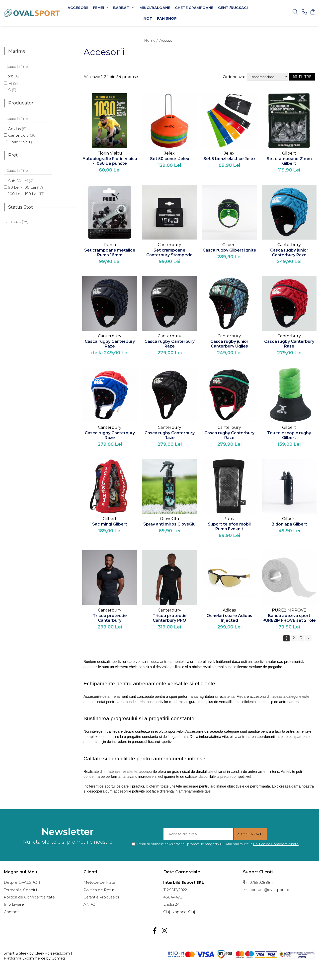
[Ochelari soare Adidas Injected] (229, 577)
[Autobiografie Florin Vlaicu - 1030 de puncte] (109, 120)
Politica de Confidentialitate (276, 844)
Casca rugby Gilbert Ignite (229, 250)
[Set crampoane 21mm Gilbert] (289, 120)
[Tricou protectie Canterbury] (109, 577)
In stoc (14, 221)
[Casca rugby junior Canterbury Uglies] (229, 303)
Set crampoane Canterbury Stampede (169, 252)
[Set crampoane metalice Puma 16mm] (109, 212)
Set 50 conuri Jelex (169, 158)
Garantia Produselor (101, 897)
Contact (11, 911)
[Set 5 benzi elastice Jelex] (229, 120)
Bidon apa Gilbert (289, 524)
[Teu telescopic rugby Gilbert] (289, 394)
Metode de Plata (99, 882)
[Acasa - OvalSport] (32, 13)
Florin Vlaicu (19, 142)
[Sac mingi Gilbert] (109, 486)
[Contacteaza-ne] (304, 12)
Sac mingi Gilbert (109, 524)
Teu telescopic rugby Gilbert (289, 435)
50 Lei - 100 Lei (22, 187)
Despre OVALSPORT (23, 882)
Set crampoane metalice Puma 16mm (109, 252)
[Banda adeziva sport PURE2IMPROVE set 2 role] (289, 577)
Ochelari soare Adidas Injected (229, 618)
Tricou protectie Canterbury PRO (170, 618)
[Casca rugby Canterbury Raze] (109, 303)
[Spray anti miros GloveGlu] (169, 486)
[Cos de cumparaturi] (312, 12)
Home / (151, 40)
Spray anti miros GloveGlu (169, 524)
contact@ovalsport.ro (268, 889)
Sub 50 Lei (18, 180)
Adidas (14, 128)
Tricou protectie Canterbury (110, 618)
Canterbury (18, 135)
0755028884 (260, 882)
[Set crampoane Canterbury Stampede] (169, 212)
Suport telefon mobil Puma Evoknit (229, 526)
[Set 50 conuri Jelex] (169, 120)
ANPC (89, 904)
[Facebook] (154, 930)
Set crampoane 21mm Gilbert (289, 161)
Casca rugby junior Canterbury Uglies (229, 344)
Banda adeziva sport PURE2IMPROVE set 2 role (289, 618)
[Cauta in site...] (295, 12)
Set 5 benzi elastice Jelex (229, 158)
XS (10, 76)
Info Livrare (14, 904)
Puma (110, 244)
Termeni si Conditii (20, 889)
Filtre (304, 77)
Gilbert (289, 153)
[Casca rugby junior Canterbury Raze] (289, 212)
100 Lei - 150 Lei (22, 193)
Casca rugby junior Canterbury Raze (289, 252)
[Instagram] (164, 930)
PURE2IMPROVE (289, 610)
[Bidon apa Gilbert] (289, 486)
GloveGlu (169, 518)
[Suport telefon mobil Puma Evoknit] (229, 486)
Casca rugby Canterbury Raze (110, 344)
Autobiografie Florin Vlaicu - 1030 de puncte (109, 161)
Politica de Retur (98, 889)
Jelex (169, 153)
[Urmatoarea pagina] (308, 638)
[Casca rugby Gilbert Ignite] (229, 212)
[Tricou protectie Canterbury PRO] (169, 577)
